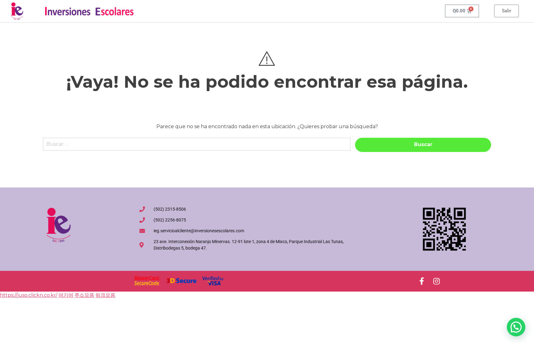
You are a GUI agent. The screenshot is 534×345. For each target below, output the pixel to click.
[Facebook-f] (421, 281)
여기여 (65, 295)
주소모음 (84, 295)
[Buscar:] (196, 147)
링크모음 (105, 295)
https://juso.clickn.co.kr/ (28, 295)
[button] (516, 327)
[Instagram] (436, 281)
